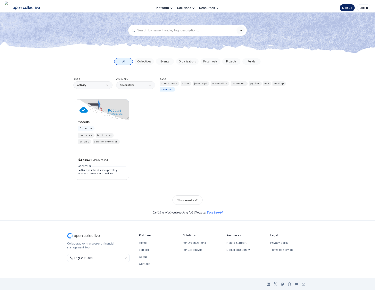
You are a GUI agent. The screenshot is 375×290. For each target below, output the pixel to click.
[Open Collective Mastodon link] (282, 284)
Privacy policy (279, 242)
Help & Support (237, 242)
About (143, 256)
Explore (144, 249)
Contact (144, 263)
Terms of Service (281, 249)
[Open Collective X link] (275, 284)
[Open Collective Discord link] (296, 284)
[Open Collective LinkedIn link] (268, 284)
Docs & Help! (214, 212)
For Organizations (194, 242)
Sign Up (347, 7)
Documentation (237, 249)
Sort (76, 79)
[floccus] (83, 110)
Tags (163, 79)
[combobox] (120, 85)
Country (122, 79)
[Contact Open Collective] (303, 284)
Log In (364, 7)
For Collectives (192, 249)
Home (143, 242)
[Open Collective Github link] (289, 284)
